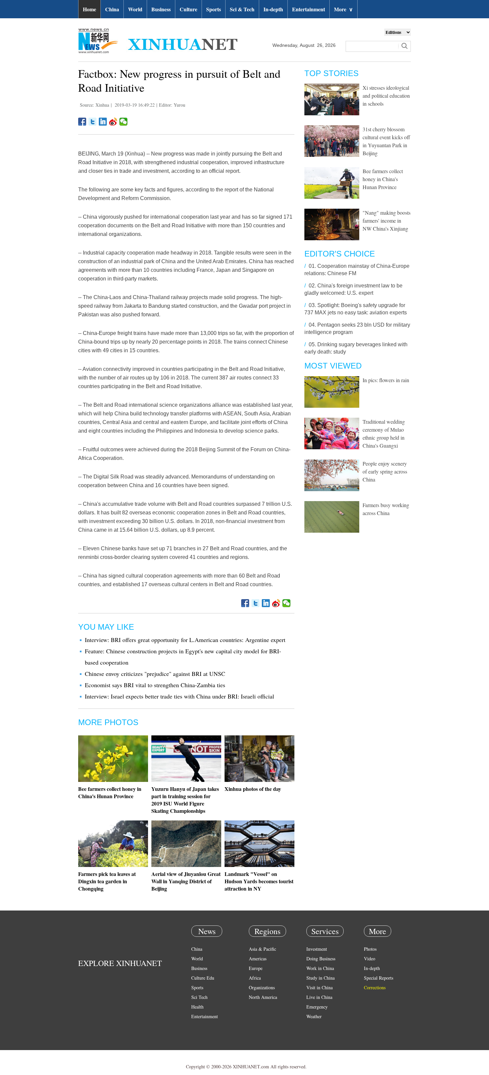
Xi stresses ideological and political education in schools (386, 95)
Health (197, 1007)
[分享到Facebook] (82, 122)
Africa (255, 978)
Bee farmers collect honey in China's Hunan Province (109, 792)
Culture (188, 9)
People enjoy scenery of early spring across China (385, 471)
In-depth (273, 9)
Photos (370, 949)
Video (369, 958)
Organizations (262, 987)
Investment (316, 949)
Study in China (320, 978)
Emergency (317, 1007)
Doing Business (320, 958)
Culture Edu (202, 978)
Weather (314, 1016)
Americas (257, 958)
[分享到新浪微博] (113, 122)
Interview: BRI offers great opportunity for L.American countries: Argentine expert (185, 640)
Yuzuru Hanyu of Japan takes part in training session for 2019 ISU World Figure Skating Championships (185, 799)
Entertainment (308, 9)
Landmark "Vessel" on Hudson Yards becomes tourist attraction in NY (259, 881)
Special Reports (378, 978)
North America (263, 997)
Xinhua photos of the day (253, 789)
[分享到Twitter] (92, 122)
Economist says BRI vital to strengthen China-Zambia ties (155, 685)
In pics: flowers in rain (386, 379)
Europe (255, 968)
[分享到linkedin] (103, 122)
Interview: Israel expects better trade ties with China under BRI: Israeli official (179, 696)
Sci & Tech (242, 9)
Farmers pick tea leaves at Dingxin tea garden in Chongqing (107, 881)
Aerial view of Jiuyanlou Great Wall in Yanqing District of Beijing (186, 881)
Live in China (319, 997)
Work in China (320, 968)
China (112, 9)
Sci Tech (199, 997)
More (343, 9)
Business (161, 9)
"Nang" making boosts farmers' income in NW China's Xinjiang (386, 220)
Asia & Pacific (262, 949)
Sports (213, 9)
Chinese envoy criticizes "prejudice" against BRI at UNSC (155, 674)
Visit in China (319, 987)
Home (89, 9)
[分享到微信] (123, 122)
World (135, 9)
